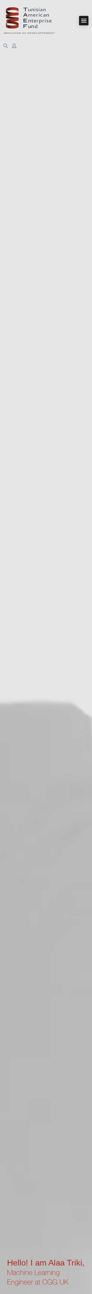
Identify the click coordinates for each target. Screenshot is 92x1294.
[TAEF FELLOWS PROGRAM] (29, 20)
